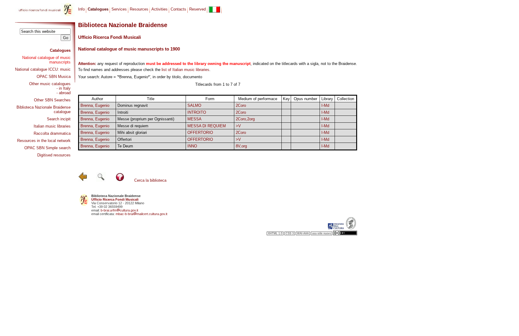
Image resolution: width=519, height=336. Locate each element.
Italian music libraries (52, 126)
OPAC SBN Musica (54, 76)
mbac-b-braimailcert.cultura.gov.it (141, 214)
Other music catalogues (50, 84)
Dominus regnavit (132, 105)
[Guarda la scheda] (286, 105)
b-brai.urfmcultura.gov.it (119, 210)
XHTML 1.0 (275, 233)
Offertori (124, 139)
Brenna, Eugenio (94, 105)
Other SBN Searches (52, 100)
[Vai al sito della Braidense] (351, 228)
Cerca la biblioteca (150, 180)
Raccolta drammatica (52, 133)
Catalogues (60, 50)
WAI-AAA (303, 233)
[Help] (120, 180)
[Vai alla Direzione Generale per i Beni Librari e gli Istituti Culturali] (336, 228)
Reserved (197, 9)
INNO (192, 146)
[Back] (83, 180)
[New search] (101, 180)
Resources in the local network (44, 140)
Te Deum (125, 146)
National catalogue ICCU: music (43, 69)
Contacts (178, 9)
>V (238, 126)
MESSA (194, 119)
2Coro (241, 105)
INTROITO (196, 112)
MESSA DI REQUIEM (206, 126)
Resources (139, 9)
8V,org (241, 146)
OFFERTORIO (200, 132)
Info (81, 9)
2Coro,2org (245, 119)
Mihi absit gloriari (132, 132)
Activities (159, 9)
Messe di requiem (132, 126)
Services (119, 9)
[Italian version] (214, 9)
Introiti (122, 112)
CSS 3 (290, 233)
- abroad (63, 93)
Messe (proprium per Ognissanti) (145, 119)
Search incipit (59, 119)
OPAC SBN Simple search (47, 148)
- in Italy (63, 88)
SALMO (194, 105)
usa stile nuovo (321, 233)
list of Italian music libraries (185, 69)
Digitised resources (54, 155)
